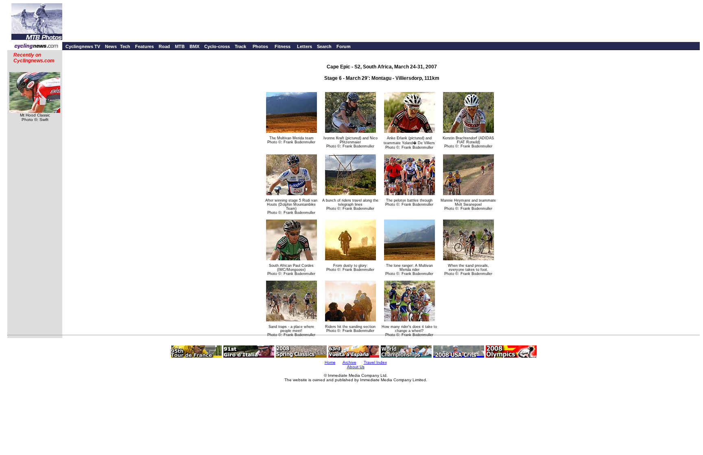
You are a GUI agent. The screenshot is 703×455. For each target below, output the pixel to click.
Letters (304, 46)
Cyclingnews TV (82, 46)
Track (240, 46)
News (111, 46)
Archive (349, 362)
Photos (260, 46)
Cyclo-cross (217, 46)
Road (164, 46)
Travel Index (375, 362)
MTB (180, 46)
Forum (343, 46)
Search (324, 46)
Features (144, 46)
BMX (194, 46)
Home (330, 362)
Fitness (282, 46)
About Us (356, 367)
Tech (125, 46)
